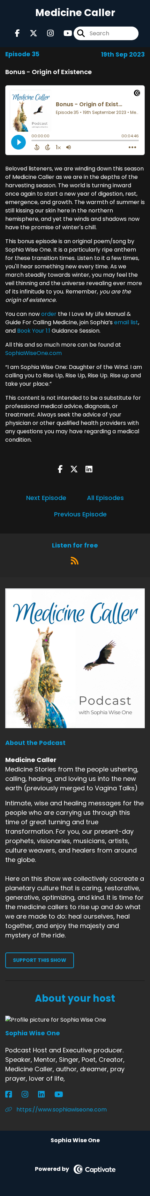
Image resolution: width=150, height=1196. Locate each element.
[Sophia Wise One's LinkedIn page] (45, 1094)
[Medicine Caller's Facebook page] (17, 33)
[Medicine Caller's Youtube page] (63, 33)
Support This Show (39, 960)
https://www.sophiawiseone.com (61, 1110)
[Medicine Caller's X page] (29, 33)
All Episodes (105, 497)
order (49, 314)
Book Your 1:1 (33, 331)
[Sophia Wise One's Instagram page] (29, 1094)
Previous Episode (80, 514)
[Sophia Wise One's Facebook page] (12, 1094)
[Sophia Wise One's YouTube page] (63, 1094)
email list (126, 322)
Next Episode (46, 497)
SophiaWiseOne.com (33, 353)
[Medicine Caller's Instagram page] (46, 33)
